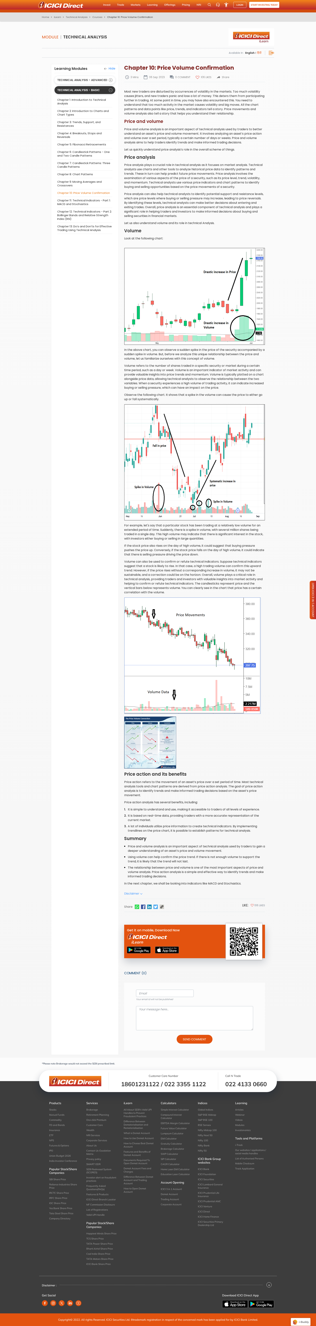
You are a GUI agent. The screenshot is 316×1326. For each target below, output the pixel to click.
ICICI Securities (206, 1179)
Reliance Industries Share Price (63, 1186)
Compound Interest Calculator (171, 1116)
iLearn (57, 17)
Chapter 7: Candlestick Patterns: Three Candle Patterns (83, 165)
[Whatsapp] (137, 907)
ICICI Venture (205, 1206)
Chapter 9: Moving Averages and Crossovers (79, 183)
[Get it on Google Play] (261, 1304)
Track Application (244, 1168)
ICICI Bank (203, 1169)
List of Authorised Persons (249, 1158)
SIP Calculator (168, 1159)
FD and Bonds (57, 1125)
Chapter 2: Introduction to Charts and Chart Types (83, 113)
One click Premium (96, 1119)
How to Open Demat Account (135, 1190)
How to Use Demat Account (139, 1138)
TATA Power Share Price (99, 1243)
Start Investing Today (264, 4)
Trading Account (170, 1199)
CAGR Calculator (170, 1164)
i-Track (239, 1144)
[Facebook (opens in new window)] (45, 1303)
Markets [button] (135, 4)
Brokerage (92, 1109)
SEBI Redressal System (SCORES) (98, 1171)
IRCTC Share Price (59, 1192)
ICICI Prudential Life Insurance (208, 1194)
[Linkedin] (149, 907)
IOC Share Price (57, 1203)
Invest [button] (106, 4)
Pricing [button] (186, 4)
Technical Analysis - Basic (78, 90)
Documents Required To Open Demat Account (137, 1162)
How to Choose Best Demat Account (139, 1145)
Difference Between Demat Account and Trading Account (138, 1180)
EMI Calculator (169, 1138)
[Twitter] (155, 907)
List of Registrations (97, 1209)
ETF (51, 1135)
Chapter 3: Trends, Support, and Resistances (79, 124)
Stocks (52, 1109)
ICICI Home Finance (208, 1216)
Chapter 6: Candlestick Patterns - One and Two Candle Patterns (83, 153)
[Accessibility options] (226, 4)
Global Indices (205, 1109)
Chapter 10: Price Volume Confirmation (83, 193)
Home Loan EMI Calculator (175, 1169)
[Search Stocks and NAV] (209, 4)
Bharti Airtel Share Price (99, 1248)
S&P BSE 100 (205, 1119)
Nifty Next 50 (205, 1135)
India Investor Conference (63, 1160)
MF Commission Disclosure (100, 1204)
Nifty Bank (204, 1145)
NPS (51, 1140)
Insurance (54, 1130)
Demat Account (169, 1194)
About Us (91, 1145)
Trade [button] (120, 4)
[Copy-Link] (162, 907)
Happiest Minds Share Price (101, 1233)
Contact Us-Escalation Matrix (98, 1152)
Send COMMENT (194, 1039)
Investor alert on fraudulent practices (101, 1179)
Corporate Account (171, 1204)
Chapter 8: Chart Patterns (75, 174)
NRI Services (93, 1135)
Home (45, 17)
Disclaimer (132, 893)
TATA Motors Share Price (99, 1258)
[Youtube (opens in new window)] (78, 1303)
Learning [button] (152, 4)
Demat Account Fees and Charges (137, 1170)
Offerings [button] (169, 4)
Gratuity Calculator (171, 1143)
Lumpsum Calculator (172, 1133)
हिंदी (259, 53)
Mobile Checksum (244, 1163)
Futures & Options (59, 1145)
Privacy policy (93, 1159)
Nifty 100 (203, 1140)
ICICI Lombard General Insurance (210, 1186)
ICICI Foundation (207, 1174)
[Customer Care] (218, 4)
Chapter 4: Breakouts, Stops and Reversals (79, 135)
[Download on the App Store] (235, 1304)
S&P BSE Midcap (207, 1114)
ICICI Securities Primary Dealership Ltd (210, 1223)
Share (225, 77)
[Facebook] (143, 907)
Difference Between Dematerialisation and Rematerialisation (136, 1124)
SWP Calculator (169, 1153)
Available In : (236, 53)
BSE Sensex (204, 1125)
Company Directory (59, 1218)
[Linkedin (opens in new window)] (70, 1303)
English (250, 53)
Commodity (55, 1119)
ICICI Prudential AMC (209, 1201)
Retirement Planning (97, 1114)
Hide (111, 68)
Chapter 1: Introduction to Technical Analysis (81, 101)
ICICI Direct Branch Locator (101, 1199)
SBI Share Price (57, 1179)
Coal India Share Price (98, 1253)
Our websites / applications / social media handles (250, 1152)
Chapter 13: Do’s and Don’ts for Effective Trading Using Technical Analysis (84, 228)
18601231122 (140, 1084)
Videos (238, 1119)
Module (50, 37)
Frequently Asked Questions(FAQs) (96, 1187)
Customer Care (94, 1125)
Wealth (90, 1130)
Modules (239, 1125)
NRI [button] (199, 4)
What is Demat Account (137, 1133)
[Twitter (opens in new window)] (62, 1303)
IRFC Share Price (58, 1198)
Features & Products (97, 1194)
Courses (97, 17)
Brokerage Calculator (172, 1148)
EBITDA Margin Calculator (175, 1123)
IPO (51, 1150)
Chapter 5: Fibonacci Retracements (81, 144)
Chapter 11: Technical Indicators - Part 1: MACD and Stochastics (84, 202)
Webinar (240, 1114)
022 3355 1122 (185, 1084)
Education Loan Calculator (175, 1174)
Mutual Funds (56, 1114)
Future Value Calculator (174, 1128)
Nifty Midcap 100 (207, 1130)
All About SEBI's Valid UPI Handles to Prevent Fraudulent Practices (138, 1113)
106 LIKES (206, 77)
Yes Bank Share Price (60, 1208)
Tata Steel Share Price (61, 1213)
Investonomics (243, 1130)
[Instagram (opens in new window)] (53, 1303)
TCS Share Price (95, 1238)
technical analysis (77, 17)
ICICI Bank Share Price (98, 1264)
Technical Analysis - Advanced (82, 80)
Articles (239, 1109)
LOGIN (239, 4)
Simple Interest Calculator (175, 1109)
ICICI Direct (204, 1211)
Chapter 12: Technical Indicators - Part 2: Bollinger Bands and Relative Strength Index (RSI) (84, 215)
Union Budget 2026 (60, 1155)
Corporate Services (96, 1140)
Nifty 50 (202, 1150)
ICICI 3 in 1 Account (171, 1189)
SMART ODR (93, 1164)
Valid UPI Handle (95, 1214)
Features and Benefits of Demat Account (137, 1153)
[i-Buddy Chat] (300, 1319)
